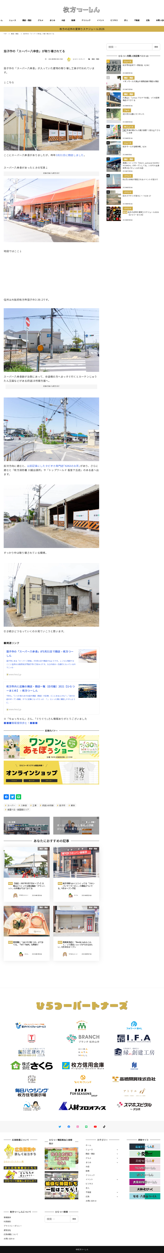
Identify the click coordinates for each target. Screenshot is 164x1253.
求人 (126, 20)
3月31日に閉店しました (70, 155)
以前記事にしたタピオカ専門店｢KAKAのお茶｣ (53, 466)
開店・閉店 (26, 20)
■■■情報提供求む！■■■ (20, 723)
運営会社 (7, 1230)
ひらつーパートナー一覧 (14, 1161)
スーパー (11, 805)
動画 (73, 20)
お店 (63, 20)
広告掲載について (11, 1234)
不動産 (137, 20)
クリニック (86, 20)
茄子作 (62, 805)
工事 (34, 805)
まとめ (52, 20)
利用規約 (7, 1221)
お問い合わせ (91, 1200)
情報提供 (7, 1217)
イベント (100, 20)
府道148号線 (47, 805)
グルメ (40, 20)
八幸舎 (23, 805)
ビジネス (114, 20)
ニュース (12, 20)
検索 (156, 47)
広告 (148, 20)
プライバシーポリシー (13, 1225)
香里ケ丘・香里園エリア (18, 809)
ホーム (88, 1145)
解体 (72, 805)
